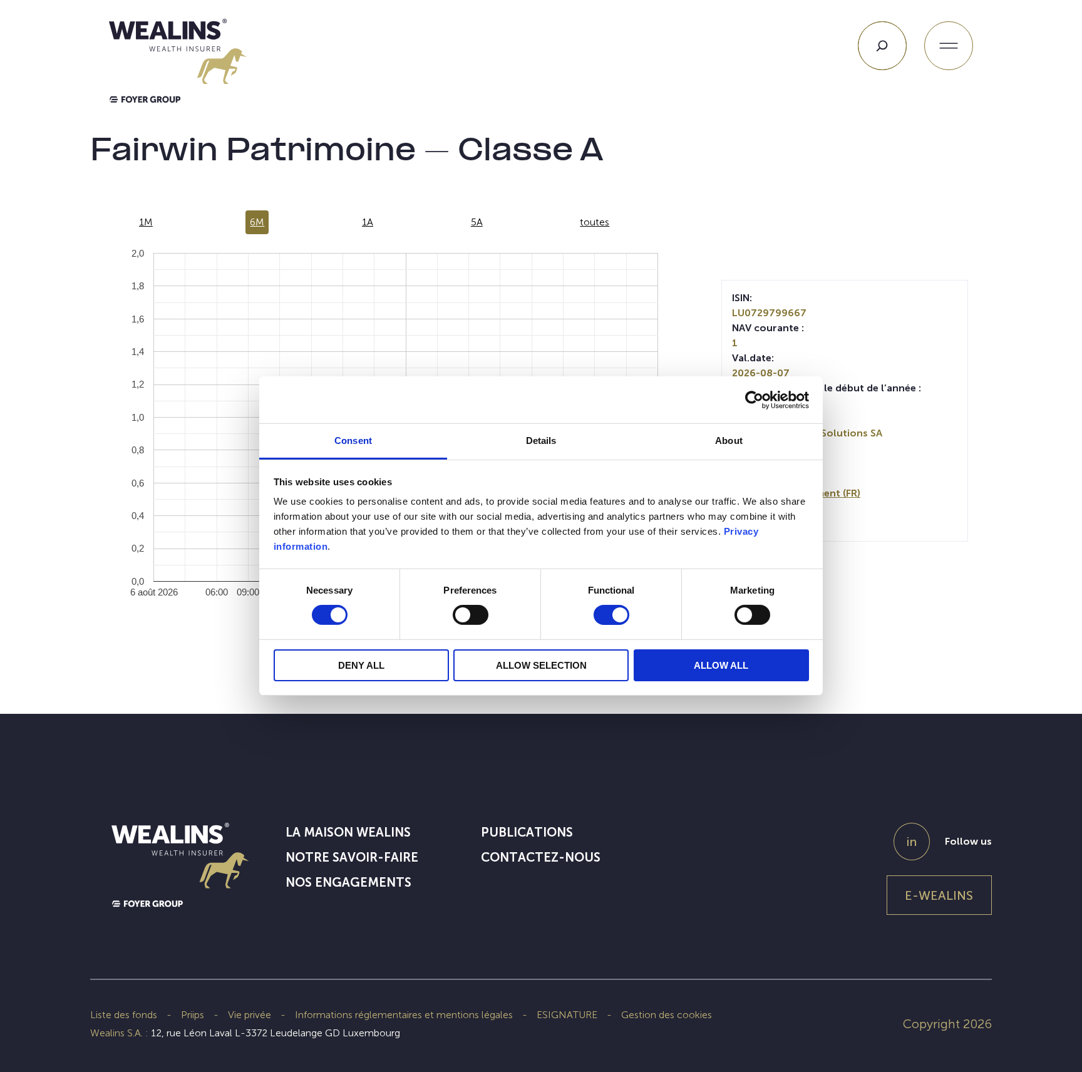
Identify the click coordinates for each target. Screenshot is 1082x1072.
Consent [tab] (353, 440)
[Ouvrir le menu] (948, 45)
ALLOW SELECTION (541, 665)
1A (367, 222)
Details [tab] (541, 440)
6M (257, 222)
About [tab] (729, 440)
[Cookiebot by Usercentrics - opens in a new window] (754, 399)
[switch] (470, 617)
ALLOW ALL (721, 665)
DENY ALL (361, 665)
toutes (594, 222)
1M (146, 222)
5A (477, 222)
